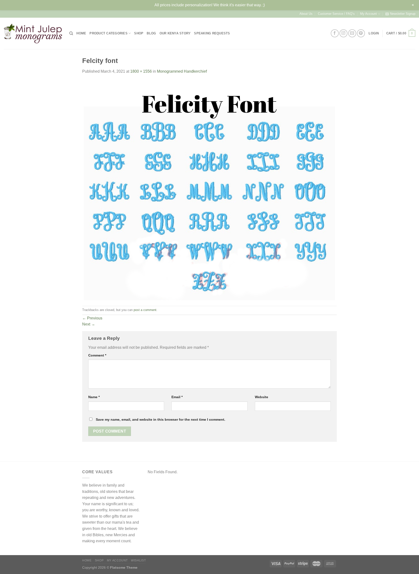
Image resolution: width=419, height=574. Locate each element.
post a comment (145, 310)
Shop (99, 560)
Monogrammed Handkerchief (182, 71)
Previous (92, 318)
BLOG (151, 33)
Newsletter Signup (402, 14)
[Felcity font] (209, 190)
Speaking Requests (212, 33)
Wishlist (138, 560)
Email (177, 397)
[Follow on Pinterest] (361, 33)
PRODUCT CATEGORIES (108, 33)
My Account (368, 14)
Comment (97, 355)
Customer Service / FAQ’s (336, 14)
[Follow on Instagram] (343, 33)
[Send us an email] (352, 33)
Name (94, 397)
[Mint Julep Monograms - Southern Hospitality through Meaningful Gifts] (33, 33)
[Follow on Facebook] (335, 33)
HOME (81, 33)
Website (261, 397)
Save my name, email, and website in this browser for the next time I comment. (160, 419)
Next (88, 324)
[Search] (71, 33)
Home (86, 560)
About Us (306, 14)
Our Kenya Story (175, 33)
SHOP (138, 33)
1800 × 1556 (141, 71)
